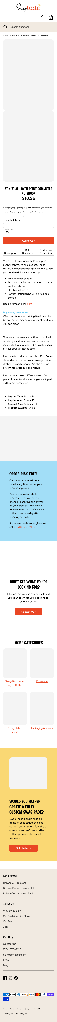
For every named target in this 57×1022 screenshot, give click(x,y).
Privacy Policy (9, 1009)
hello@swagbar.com (14, 954)
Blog (5, 965)
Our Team (8, 921)
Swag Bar (23, 1013)
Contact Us (9, 943)
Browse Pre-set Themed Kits (19, 888)
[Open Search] (5, 27)
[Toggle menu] (5, 17)
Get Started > (23, 848)
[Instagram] (10, 978)
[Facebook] (5, 978)
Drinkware (42, 681)
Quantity (9, 229)
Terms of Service (38, 1009)
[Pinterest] (16, 978)
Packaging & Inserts (42, 728)
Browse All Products (14, 882)
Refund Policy (23, 1009)
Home (5, 36)
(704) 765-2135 (26, 527)
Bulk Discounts (27, 252)
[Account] (42, 15)
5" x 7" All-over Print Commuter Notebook (30, 36)
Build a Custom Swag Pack (18, 893)
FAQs (6, 959)
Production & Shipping (46, 252)
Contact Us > (28, 611)
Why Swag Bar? (12, 910)
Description (10, 253)
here (29, 303)
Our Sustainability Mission (17, 916)
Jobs (5, 926)
